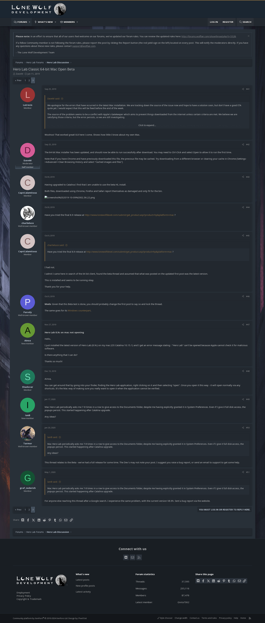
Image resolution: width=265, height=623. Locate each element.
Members (69, 21)
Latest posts (82, 579)
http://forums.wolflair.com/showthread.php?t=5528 (209, 36)
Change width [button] (181, 618)
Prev (19, 80)
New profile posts (85, 585)
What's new (45, 21)
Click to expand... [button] (147, 125)
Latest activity (83, 591)
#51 (248, 472)
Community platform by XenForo (40, 618)
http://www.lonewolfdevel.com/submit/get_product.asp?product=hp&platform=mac (129, 214)
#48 (248, 371)
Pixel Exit (83, 618)
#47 (248, 324)
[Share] (243, 89)
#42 (248, 144)
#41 (248, 89)
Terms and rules (209, 618)
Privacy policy (225, 618)
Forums (22, 21)
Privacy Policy (24, 595)
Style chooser (166, 618)
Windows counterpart (79, 310)
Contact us (195, 618)
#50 (248, 427)
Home (243, 618)
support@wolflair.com (83, 45)
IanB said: (52, 437)
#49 (248, 399)
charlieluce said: (55, 245)
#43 (248, 177)
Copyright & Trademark (29, 598)
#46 (248, 296)
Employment (23, 592)
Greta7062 (183, 602)
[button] (29, 22)
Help (236, 618)
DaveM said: (53, 98)
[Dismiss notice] (248, 36)
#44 (248, 207)
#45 (248, 235)
